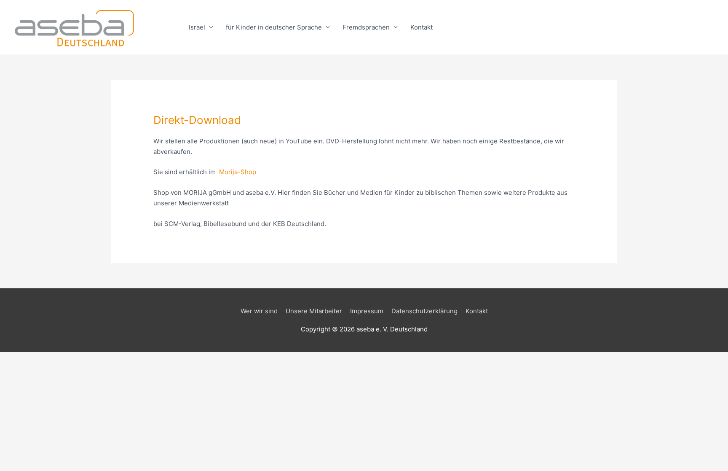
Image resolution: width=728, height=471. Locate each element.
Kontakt (421, 27)
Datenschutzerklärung (424, 311)
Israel (197, 27)
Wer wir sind (259, 311)
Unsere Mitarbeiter (314, 311)
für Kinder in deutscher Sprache (274, 27)
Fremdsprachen (366, 27)
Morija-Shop (237, 172)
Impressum (366, 311)
